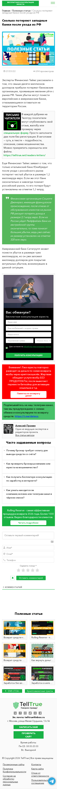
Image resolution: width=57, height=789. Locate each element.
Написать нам (28, 727)
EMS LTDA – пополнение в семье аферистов (12, 691)
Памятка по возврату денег (28, 394)
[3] (28, 570)
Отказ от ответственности (40, 774)
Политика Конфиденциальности (14, 770)
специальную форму (16, 132)
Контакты (36, 764)
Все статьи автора (24, 435)
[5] (37, 570)
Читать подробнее (28, 522)
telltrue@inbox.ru (35, 717)
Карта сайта (37, 768)
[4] (32, 570)
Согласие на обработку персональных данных (10, 780)
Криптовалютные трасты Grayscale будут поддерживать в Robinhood (40, 691)
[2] (23, 570)
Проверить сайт (28, 735)
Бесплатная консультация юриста (20, 3)
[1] (18, 570)
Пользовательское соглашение (41, 781)
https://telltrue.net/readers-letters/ (25, 155)
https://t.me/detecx (26, 416)
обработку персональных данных (37, 346)
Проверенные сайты (13, 764)
